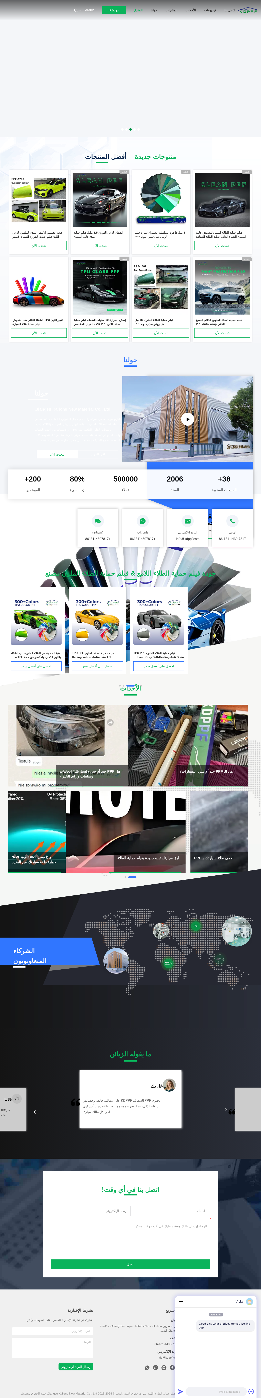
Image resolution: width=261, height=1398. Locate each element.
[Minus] (180, 1301)
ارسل (130, 1264)
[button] (34, 1112)
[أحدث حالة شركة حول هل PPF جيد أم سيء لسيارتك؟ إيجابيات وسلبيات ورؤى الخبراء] (68, 745)
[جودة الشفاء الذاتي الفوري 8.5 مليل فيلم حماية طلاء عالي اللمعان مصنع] (100, 200)
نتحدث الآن (222, 246)
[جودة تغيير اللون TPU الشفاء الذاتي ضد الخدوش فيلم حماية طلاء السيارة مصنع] (38, 287)
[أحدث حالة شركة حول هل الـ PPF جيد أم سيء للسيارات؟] (188, 745)
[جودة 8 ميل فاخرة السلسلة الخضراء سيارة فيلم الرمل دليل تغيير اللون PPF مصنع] (161, 200)
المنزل (138, 10)
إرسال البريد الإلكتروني (76, 1367)
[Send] (180, 1391)
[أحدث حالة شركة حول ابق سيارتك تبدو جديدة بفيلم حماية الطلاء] (126, 832)
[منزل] (247, 10)
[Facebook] (172, 1368)
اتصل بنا (230, 10)
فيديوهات (210, 10)
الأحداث (191, 10)
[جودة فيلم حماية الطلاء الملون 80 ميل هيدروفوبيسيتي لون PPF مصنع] (161, 287)
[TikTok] (155, 1368)
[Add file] (251, 1391)
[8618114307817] (147, 1368)
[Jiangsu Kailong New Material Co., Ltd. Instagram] (164, 1368)
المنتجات (171, 10)
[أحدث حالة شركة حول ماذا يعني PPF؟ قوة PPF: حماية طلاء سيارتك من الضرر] (37, 832)
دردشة (113, 10)
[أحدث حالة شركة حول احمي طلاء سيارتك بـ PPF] (219, 832)
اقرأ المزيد (98, 454)
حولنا (154, 10)
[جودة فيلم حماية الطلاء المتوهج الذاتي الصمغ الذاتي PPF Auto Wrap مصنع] (222, 287)
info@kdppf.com (168, 1357)
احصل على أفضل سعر (36, 666)
